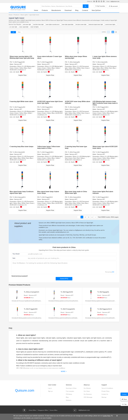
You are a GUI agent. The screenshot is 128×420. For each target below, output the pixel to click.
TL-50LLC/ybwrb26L (101, 62)
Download (68, 10)
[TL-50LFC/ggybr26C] (22, 45)
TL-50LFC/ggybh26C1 (47, 152)
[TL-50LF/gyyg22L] (90, 294)
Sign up (50, 391)
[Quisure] (18, 9)
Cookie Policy (106, 415)
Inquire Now (22, 75)
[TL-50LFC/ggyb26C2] (50, 180)
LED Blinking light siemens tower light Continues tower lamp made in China (105, 103)
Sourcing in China (71, 388)
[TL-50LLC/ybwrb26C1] (77, 180)
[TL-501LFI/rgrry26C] (77, 135)
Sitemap (103, 397)
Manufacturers (56, 10)
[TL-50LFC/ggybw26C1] (105, 135)
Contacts (85, 10)
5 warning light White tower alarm (21, 101)
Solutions (68, 400)
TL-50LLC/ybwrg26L (74, 62)
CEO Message (88, 397)
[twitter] (101, 1)
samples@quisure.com (62, 232)
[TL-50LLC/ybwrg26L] (77, 45)
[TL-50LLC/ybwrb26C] (22, 135)
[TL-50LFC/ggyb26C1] (50, 90)
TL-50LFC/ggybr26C (19, 62)
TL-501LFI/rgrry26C (74, 152)
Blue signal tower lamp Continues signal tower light (22, 192)
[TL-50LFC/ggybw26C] (22, 90)
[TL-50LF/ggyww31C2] (90, 311)
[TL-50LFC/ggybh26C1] (50, 135)
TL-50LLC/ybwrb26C (19, 152)
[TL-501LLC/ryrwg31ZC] (17, 294)
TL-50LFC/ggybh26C (46, 62)
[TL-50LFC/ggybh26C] (50, 45)
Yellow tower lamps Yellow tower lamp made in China (48, 147)
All (13, 32)
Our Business (88, 394)
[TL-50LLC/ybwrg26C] (77, 90)
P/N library (69, 394)
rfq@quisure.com (115, 1)
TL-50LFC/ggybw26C (19, 107)
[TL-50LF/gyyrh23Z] (54, 294)
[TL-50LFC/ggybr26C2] (105, 180)
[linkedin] (104, 1)
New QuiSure (96, 10)
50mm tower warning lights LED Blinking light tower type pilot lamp (22, 57)
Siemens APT (18, 64)
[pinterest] (99, 1)
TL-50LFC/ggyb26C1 (46, 107)
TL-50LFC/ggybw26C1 (102, 152)
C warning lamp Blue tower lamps (21, 146)
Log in (50, 388)
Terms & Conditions (107, 388)
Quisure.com (24, 390)
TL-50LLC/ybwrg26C (74, 107)
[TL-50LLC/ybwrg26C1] (22, 180)
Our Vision (87, 391)
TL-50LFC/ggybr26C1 (102, 107)
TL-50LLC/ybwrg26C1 (19, 197)
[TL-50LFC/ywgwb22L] (54, 311)
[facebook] (94, 1)
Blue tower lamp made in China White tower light (76, 192)
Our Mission (87, 388)
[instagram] (96, 1)
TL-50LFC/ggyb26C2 (46, 197)
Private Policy (105, 391)
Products (45, 10)
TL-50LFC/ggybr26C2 (102, 197)
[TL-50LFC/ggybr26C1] (105, 90)
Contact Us (104, 394)
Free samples (70, 391)
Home (36, 10)
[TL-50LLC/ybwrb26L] (105, 45)
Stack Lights (24, 14)
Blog (76, 10)
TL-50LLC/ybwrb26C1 (74, 197)
